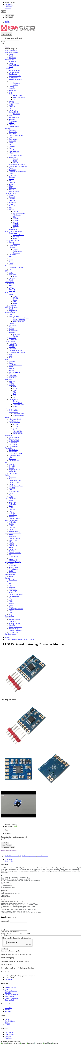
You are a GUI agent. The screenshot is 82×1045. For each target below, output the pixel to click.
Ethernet (11, 493)
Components (13, 399)
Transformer (12, 339)
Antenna (11, 195)
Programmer (13, 311)
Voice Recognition (14, 372)
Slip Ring (12, 488)
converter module (42, 856)
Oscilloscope (13, 591)
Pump (10, 592)
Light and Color (14, 152)
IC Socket (12, 513)
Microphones (13, 376)
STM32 (15, 298)
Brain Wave (12, 133)
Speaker (11, 370)
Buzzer (11, 363)
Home (7, 47)
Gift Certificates (10, 1021)
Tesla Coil (12, 124)
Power (15, 161)
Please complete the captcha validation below (16, 938)
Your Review (5, 930)
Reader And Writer (19, 97)
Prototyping (9, 448)
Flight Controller (14, 441)
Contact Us (8, 4)
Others (11, 186)
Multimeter (12, 589)
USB (10, 489)
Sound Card (12, 377)
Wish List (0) (9, 6)
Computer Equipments (16, 594)
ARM (7, 292)
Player (11, 367)
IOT (6, 265)
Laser (11, 81)
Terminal (11, 544)
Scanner (11, 262)
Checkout (8, 8)
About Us (12, 625)
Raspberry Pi (9, 59)
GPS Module (13, 442)
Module (15, 85)
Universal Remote (18, 235)
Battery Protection (18, 321)
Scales (11, 607)
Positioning (12, 170)
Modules (8, 68)
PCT (10, 558)
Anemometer (13, 132)
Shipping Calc (9, 616)
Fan (10, 598)
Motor (15, 406)
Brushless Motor (14, 437)
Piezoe (11, 168)
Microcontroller (14, 531)
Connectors (12, 529)
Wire (10, 457)
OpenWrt (12, 289)
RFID (11, 94)
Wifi (10, 269)
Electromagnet (13, 139)
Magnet (11, 603)
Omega (11, 287)
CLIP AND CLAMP (15, 453)
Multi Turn (12, 502)
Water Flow (12, 175)
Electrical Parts (17, 403)
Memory (11, 87)
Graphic (15, 249)
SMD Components (11, 520)
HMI (10, 256)
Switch (11, 105)
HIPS (14, 395)
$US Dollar (9, 17)
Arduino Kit (12, 464)
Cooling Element (14, 596)
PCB (10, 358)
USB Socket (13, 545)
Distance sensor (14, 439)
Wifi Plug (16, 236)
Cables (7, 475)
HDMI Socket (13, 556)
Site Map (7, 1011)
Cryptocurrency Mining (13, 562)
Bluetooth (12, 197)
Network (11, 204)
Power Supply (10, 312)
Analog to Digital (14, 70)
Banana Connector (15, 538)
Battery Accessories (15, 316)
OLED (11, 260)
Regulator (12, 332)
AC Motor (16, 424)
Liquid (11, 153)
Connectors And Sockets (13, 533)
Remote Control (14, 206)
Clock (11, 108)
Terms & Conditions (15, 630)
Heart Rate (12, 150)
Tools (7, 582)
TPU (14, 397)
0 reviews (4, 850)
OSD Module (13, 444)
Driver (11, 264)
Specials (7, 1025)
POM (14, 390)
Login (7, 21)
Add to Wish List (6, 845)
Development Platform (16, 267)
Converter (12, 199)
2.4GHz (15, 211)
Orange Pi (12, 291)
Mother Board (13, 567)
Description (8, 859)
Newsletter (8, 1038)
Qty (2, 839)
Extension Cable (14, 491)
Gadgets (8, 578)
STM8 (15, 300)
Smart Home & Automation (14, 231)
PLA (14, 394)
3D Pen (11, 383)
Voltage (15, 162)
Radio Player (13, 90)
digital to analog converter (28, 856)
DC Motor (16, 426)
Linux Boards (9, 282)
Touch (11, 173)
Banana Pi (12, 283)
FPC (10, 554)
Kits (6, 462)
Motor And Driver (18, 415)
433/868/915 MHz (18, 213)
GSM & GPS (13, 200)
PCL (14, 392)
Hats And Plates (14, 65)
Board (11, 54)
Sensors (8, 128)
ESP (6, 271)
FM (14, 227)
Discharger (12, 325)
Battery (11, 314)
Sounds (7, 359)
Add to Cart (5, 843)
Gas (10, 144)
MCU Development (11, 307)
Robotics (8, 417)
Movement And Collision (17, 164)
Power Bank (13, 580)
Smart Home (13, 233)
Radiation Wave (14, 191)
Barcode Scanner (14, 72)
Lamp (10, 354)
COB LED (12, 343)
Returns (7, 1009)
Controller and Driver (15, 350)
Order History (9, 1034)
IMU (10, 180)
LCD (10, 258)
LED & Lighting (10, 341)
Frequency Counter (15, 76)
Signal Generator (14, 103)
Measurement (13, 157)
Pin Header (12, 504)
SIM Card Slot (13, 560)
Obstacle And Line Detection (18, 166)
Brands (7, 1019)
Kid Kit (11, 468)
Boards (11, 294)
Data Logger (13, 74)
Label (10, 600)
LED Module (13, 345)
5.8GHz (15, 222)
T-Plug (11, 542)
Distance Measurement (16, 135)
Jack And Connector (15, 365)
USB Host (12, 106)
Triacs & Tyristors (14, 518)
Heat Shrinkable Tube (16, 486)
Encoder (11, 179)
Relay (10, 92)
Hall (10, 148)
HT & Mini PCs (10, 574)
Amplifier (12, 361)
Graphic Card (13, 565)
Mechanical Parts (18, 404)
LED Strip (12, 347)
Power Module (13, 446)
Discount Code (13, 632)
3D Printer (12, 381)
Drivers (15, 401)
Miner (11, 563)
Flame (11, 143)
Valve (10, 614)
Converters (12, 110)
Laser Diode (13, 515)
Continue (4, 949)
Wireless (12, 209)
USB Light (12, 348)
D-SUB (11, 551)
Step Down (16, 334)
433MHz (15, 220)
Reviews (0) (8, 861)
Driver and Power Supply (17, 352)
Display (12, 247)
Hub (10, 115)
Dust (10, 137)
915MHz (15, 226)
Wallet (11, 571)
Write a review (12, 850)
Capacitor (12, 509)
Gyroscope (12, 146)
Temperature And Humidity (17, 171)
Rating (3, 934)
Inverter (11, 329)
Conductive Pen (14, 460)
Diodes (11, 511)
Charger (11, 323)
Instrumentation (14, 117)
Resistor (11, 524)
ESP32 (11, 273)
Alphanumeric (17, 251)
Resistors (11, 516)
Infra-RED (12, 202)
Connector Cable (14, 482)
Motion (11, 184)
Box (10, 583)
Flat (10, 495)
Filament (12, 385)
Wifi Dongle (17, 215)
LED (10, 356)
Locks (11, 601)
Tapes (10, 610)
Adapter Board (13, 450)
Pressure (11, 189)
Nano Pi (11, 285)
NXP (14, 301)
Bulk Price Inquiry (14, 619)
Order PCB (12, 621)
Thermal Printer (14, 126)
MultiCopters (9, 435)
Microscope (12, 587)
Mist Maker (12, 119)
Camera (12, 242)
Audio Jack (12, 536)
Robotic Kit (12, 471)
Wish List (8, 1036)
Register (7, 22)
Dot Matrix (12, 255)
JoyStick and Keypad (15, 79)
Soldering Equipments (16, 609)
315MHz (15, 218)
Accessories (12, 58)
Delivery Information (15, 627)
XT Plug (11, 547)
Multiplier (12, 88)
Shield (11, 56)
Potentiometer (13, 121)
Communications (10, 193)
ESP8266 (12, 274)
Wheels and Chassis (15, 419)
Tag (14, 99)
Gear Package (13, 421)
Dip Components (10, 498)
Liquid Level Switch (15, 155)
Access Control (17, 96)
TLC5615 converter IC (12, 856)
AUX (10, 479)
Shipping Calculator (15, 623)
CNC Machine (13, 410)
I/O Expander (13, 77)
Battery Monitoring (19, 320)
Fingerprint (12, 141)
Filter (10, 327)
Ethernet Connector (15, 553)
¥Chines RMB (10, 15)
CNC (7, 408)
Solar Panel (12, 338)
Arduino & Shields (11, 52)
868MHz (15, 224)
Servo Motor (17, 430)
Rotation (11, 101)
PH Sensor (12, 188)
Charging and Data (15, 480)
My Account (9, 1032)
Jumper (11, 500)
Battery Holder (13, 540)
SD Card (11, 123)
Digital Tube (13, 245)
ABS (14, 386)
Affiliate (7, 1023)
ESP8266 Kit (13, 473)
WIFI (10, 208)
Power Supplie (13, 569)
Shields (11, 280)
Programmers (13, 305)
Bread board (13, 451)
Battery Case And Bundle (21, 318)
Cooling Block (14, 112)
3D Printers (9, 379)
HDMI (11, 497)
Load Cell (12, 182)
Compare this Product (8, 847)
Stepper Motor (17, 432)
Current (15, 159)
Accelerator (12, 130)
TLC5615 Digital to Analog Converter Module (19, 639)
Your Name (4, 921)
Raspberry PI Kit (14, 470)
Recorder (12, 368)
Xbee (14, 217)
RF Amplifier (13, 229)
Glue (10, 585)
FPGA (15, 296)
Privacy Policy (13, 628)
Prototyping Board (14, 455)
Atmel (15, 303)
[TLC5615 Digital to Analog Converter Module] (26, 750)
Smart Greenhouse (10, 50)
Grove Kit (12, 466)
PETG (15, 388)
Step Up (15, 336)
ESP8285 (12, 278)
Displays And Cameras (12, 240)
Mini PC (11, 576)
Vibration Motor (18, 433)
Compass (12, 177)
